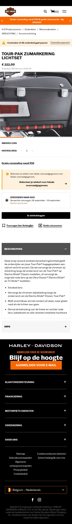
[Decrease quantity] (21, 150)
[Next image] (65, 104)
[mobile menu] (63, 11)
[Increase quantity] (32, 150)
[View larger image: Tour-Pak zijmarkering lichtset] (36, 104)
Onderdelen (30, 29)
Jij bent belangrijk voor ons (51, 457)
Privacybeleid (20, 469)
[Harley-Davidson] (36, 345)
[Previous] (2, 20)
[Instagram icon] (39, 500)
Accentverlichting (27, 33)
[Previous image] (6, 104)
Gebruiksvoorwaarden (20, 457)
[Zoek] (45, 11)
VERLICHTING (8, 33)
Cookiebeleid (20, 473)
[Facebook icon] (33, 500)
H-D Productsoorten (11, 29)
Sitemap (20, 453)
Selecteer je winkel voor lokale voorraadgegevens (36, 184)
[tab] (12, 137)
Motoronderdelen (47, 29)
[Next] (70, 20)
